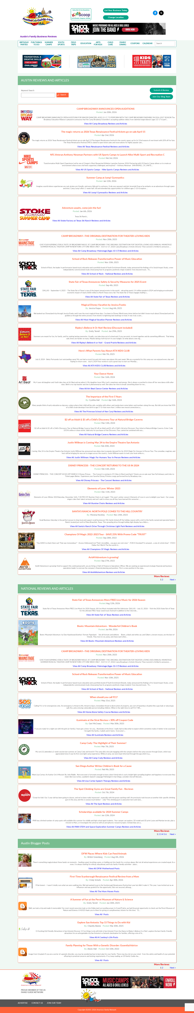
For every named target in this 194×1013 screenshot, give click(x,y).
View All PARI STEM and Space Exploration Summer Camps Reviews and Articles (103, 827)
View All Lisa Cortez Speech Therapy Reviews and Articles (103, 781)
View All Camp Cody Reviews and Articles (103, 758)
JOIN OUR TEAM (54, 1003)
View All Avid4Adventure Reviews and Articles (103, 572)
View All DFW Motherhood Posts (104, 868)
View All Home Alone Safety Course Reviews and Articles (103, 712)
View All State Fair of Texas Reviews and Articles (107, 297)
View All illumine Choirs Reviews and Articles (104, 503)
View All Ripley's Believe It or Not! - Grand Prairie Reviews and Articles (103, 343)
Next (172, 580)
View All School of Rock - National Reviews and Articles (107, 274)
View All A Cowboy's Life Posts (103, 937)
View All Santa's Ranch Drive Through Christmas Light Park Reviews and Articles (107, 526)
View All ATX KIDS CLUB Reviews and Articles (104, 366)
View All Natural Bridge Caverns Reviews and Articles (103, 434)
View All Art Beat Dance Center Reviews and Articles (103, 389)
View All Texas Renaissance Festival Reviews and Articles (103, 147)
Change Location (116, 17)
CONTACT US (37, 1003)
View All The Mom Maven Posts (104, 891)
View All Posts (102, 914)
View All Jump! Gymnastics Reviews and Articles (105, 193)
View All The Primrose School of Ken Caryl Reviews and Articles (103, 412)
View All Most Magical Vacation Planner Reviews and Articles (103, 320)
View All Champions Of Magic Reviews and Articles (105, 549)
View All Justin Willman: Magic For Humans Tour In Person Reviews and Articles (103, 457)
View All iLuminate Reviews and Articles (104, 735)
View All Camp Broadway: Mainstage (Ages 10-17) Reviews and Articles (106, 251)
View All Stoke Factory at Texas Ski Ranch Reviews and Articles (81, 221)
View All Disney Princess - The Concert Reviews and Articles (104, 480)
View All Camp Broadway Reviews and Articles (105, 124)
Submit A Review (161, 90)
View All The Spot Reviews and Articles (104, 804)
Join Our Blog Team (161, 97)
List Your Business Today (115, 10)
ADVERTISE (23, 1003)
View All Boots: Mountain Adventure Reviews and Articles (107, 641)
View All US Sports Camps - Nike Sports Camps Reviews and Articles (107, 170)
